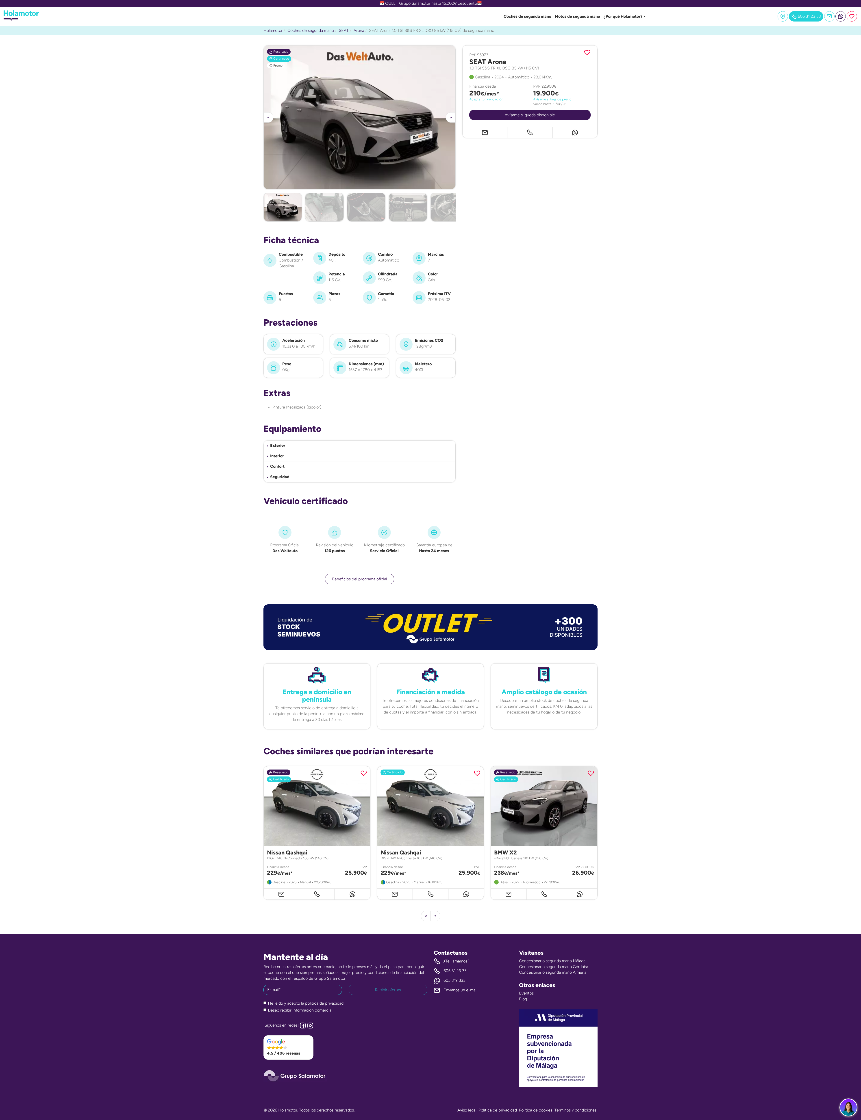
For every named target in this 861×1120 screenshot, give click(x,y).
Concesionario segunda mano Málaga (552, 960)
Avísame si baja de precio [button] (552, 99)
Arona (359, 30)
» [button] (451, 117)
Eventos (526, 993)
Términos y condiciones (575, 1110)
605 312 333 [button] (454, 980)
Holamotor (273, 30)
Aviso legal (466, 1110)
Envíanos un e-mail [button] (460, 990)
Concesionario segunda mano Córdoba (553, 966)
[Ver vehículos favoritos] (852, 16)
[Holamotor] (21, 19)
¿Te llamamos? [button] (456, 961)
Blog (523, 999)
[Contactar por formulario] (829, 16)
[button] (359, 446)
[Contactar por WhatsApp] (840, 16)
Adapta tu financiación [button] (486, 99)
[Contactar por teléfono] (529, 132)
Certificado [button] (280, 58)
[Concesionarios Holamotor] (783, 16)
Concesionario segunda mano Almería (552, 972)
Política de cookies (535, 1110)
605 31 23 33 (455, 970)
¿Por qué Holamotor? (623, 16)
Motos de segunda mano (577, 16)
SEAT (344, 30)
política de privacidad (324, 1003)
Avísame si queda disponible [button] (530, 115)
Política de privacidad (498, 1110)
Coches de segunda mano (527, 16)
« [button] (268, 117)
